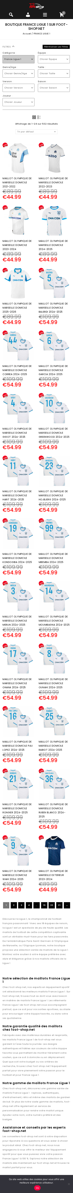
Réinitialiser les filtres (56, 46)
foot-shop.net (18, 987)
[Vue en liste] (39, 117)
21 (59, 905)
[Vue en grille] (34, 117)
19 (44, 905)
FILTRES (7, 46)
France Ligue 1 (56, 991)
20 (51, 905)
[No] (68, 1184)
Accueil (27, 33)
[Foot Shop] (36, 5)
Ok (37, 1188)
